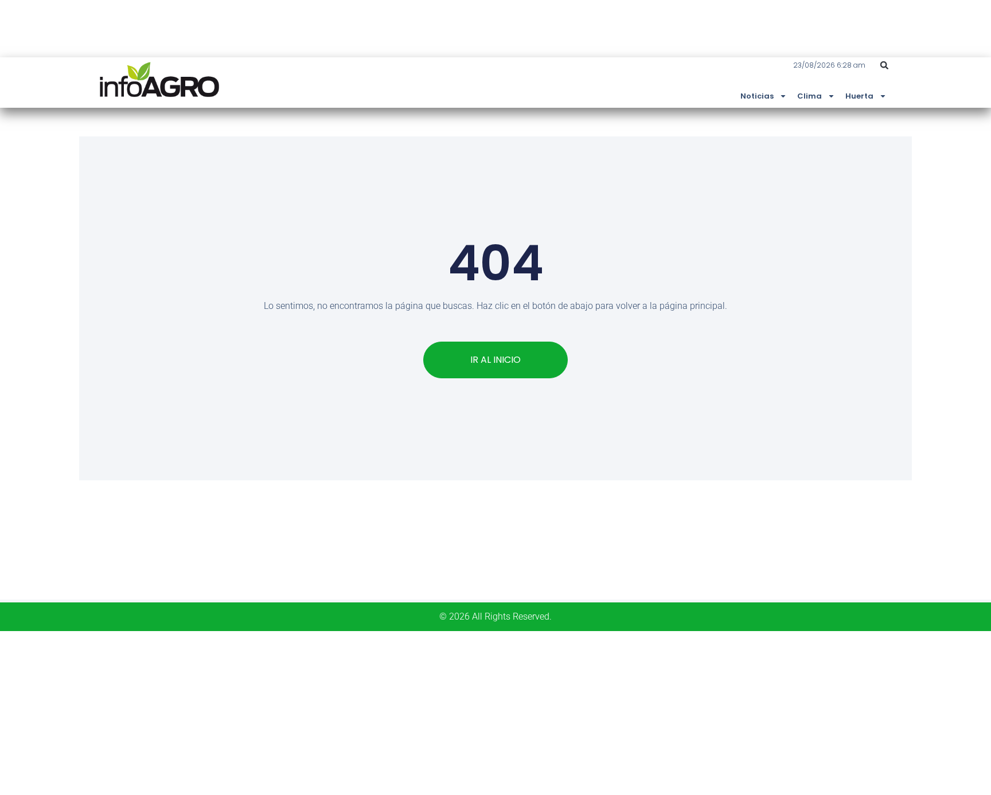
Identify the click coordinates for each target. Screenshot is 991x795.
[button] (884, 65)
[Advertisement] (344, 711)
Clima (809, 96)
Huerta (859, 96)
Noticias (757, 96)
